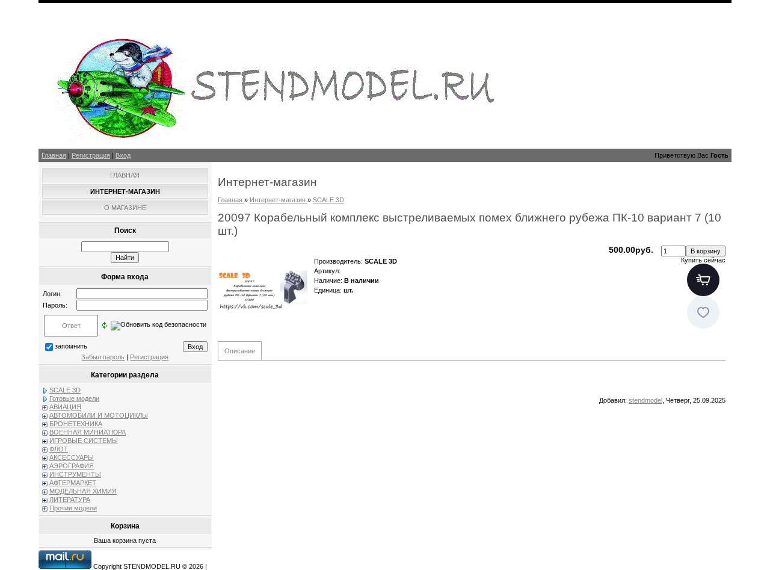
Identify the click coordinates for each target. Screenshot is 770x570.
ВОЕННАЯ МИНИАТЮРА (87, 432)
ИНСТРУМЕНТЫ (75, 474)
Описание (239, 351)
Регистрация (91, 155)
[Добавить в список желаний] (703, 312)
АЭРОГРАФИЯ (71, 465)
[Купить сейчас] (703, 280)
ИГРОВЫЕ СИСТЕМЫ (83, 440)
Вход (123, 155)
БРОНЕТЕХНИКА (75, 423)
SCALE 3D (65, 390)
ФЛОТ (58, 449)
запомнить (71, 346)
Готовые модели (74, 398)
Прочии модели (73, 508)
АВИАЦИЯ (65, 406)
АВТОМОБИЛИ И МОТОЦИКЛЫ (98, 415)
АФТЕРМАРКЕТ (72, 482)
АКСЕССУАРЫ (71, 457)
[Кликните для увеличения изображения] (263, 290)
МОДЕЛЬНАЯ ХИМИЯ (83, 491)
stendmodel (645, 400)
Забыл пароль (103, 357)
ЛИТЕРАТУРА (69, 499)
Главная (54, 155)
